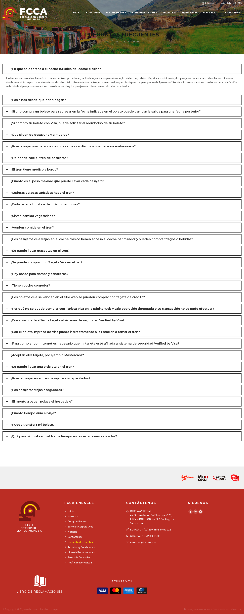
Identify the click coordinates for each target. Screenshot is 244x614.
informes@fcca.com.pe (143, 542)
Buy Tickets (234, 2)
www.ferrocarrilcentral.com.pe (40, 609)
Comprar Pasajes (77, 521)
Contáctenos (75, 536)
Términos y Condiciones (81, 547)
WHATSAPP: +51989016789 (145, 536)
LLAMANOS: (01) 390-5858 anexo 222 (150, 529)
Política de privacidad (80, 562)
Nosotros (73, 516)
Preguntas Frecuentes (80, 542)
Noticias (72, 531)
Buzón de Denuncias (79, 557)
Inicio (71, 511)
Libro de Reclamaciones (81, 552)
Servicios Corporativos (80, 526)
